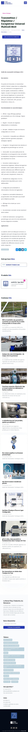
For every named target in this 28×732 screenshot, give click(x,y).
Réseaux (6, 652)
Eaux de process (8, 639)
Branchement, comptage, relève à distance (12, 656)
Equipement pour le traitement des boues (12, 666)
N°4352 (18, 30)
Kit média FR (6, 700)
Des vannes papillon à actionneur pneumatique (12, 454)
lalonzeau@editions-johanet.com (11, 691)
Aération (6, 675)
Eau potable (7, 681)
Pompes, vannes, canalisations (11, 672)
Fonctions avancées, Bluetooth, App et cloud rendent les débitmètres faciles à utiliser (13, 388)
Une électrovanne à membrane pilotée (11, 482)
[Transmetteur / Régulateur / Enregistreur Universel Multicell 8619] (14, 54)
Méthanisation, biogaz (9, 662)
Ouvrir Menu (25, 2)
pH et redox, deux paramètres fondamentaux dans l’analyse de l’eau (14, 540)
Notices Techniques (7, 13)
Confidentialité (6, 706)
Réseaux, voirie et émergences (11, 678)
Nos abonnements (7, 693)
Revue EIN (23, 730)
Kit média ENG (6, 702)
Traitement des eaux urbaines (11, 645)
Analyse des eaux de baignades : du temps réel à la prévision (13, 355)
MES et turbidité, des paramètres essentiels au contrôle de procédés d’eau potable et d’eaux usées (13, 321)
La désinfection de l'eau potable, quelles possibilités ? (12, 421)
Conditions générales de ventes (11, 704)
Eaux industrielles (8, 670)
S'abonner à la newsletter (14, 627)
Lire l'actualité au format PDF (11, 36)
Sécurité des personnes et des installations (11, 649)
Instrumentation (5, 249)
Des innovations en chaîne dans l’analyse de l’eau (12, 572)
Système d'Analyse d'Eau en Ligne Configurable (12, 511)
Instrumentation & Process (11, 642)
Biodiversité (15, 681)
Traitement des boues (9, 660)
